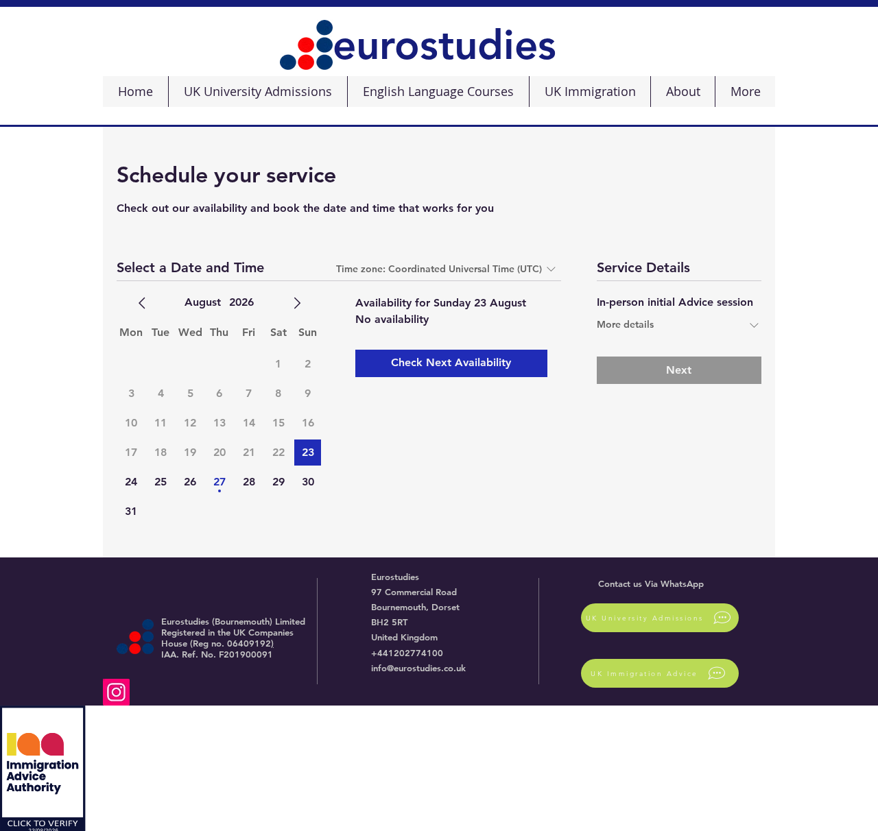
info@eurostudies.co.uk (418, 667)
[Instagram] (116, 692)
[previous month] (142, 303)
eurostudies (444, 44)
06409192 (249, 643)
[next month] (297, 303)
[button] (257, 91)
